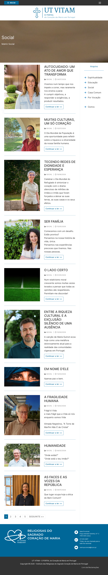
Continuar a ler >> (54, 107)
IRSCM (12, 3)
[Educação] (91, 82)
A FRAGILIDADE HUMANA (56, 399)
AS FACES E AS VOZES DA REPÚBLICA (55, 481)
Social (49, 79)
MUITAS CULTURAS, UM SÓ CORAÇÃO (59, 121)
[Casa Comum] (92, 92)
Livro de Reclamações (90, 567)
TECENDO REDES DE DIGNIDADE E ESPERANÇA (60, 165)
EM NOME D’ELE (56, 369)
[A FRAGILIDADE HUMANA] (22, 415)
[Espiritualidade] (93, 77)
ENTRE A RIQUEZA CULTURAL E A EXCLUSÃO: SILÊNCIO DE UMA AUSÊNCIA (58, 319)
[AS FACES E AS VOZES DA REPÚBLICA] (22, 490)
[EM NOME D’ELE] (22, 376)
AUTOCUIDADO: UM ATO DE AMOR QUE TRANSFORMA (59, 70)
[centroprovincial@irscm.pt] (85, 547)
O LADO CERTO (56, 270)
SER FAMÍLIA (53, 221)
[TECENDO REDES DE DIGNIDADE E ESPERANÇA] (22, 185)
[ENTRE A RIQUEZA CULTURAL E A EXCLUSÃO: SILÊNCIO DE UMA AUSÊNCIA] (22, 334)
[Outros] (89, 107)
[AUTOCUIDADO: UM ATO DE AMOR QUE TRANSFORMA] (22, 87)
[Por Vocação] (92, 97)
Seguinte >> (36, 516)
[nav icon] (100, 3)
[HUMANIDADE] (22, 455)
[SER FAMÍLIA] (22, 240)
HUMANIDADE (55, 446)
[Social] (89, 87)
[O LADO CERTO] (22, 284)
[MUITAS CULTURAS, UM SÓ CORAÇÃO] (22, 134)
